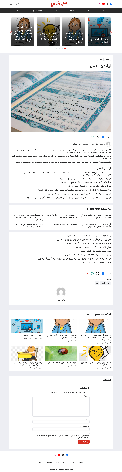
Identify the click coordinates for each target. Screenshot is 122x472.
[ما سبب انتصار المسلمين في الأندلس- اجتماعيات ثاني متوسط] (27, 225)
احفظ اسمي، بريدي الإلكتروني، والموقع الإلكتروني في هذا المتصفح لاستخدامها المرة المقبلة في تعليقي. (63, 436)
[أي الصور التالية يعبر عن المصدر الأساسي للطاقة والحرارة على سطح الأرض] (95, 225)
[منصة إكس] (97, 136)
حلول (100, 59)
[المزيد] (86, 136)
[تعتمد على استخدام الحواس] (99, 31)
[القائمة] (11, 4)
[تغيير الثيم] (17, 4)
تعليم (107, 59)
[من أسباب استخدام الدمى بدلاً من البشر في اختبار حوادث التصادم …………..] (73, 31)
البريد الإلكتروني (84, 426)
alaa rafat (95, 144)
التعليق (87, 396)
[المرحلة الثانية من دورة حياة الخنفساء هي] (61, 357)
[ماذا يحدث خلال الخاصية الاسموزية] (61, 225)
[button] (65, 48)
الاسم (87, 419)
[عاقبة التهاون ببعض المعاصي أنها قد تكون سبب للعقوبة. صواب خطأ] (48, 31)
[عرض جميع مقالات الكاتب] (108, 144)
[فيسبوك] (103, 136)
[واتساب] (92, 136)
